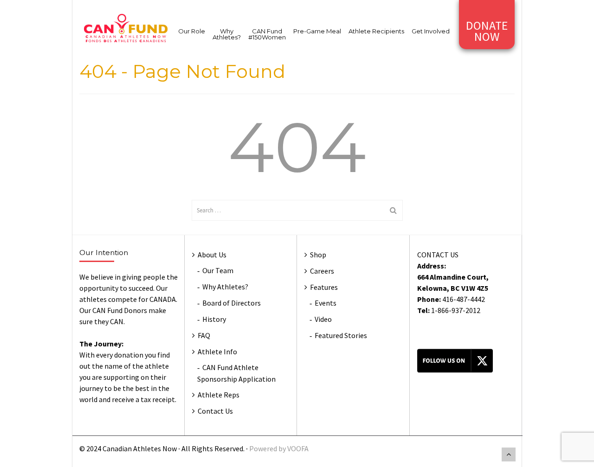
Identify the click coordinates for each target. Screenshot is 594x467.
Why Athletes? (227, 34)
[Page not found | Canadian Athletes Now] (126, 27)
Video (323, 319)
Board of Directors (231, 302)
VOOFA (298, 448)
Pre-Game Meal (317, 31)
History (214, 319)
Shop (318, 254)
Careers (322, 270)
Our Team (217, 270)
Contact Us (215, 411)
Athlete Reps (218, 394)
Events (325, 302)
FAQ (204, 335)
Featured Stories (341, 335)
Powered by (268, 448)
